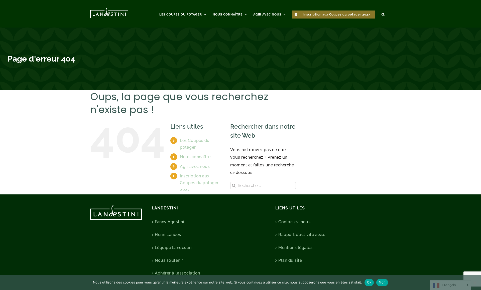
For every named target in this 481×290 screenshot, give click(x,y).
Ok (369, 282)
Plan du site (290, 260)
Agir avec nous (195, 166)
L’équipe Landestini (174, 247)
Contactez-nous (294, 221)
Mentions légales (295, 247)
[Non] (474, 282)
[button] (383, 14)
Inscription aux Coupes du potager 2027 (199, 183)
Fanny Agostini (169, 221)
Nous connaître (195, 156)
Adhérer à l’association (177, 273)
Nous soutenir (169, 260)
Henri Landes (168, 234)
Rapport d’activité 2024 (301, 234)
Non (382, 282)
